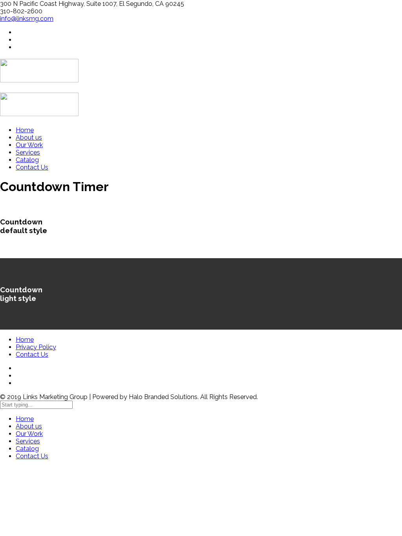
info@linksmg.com (26, 18)
